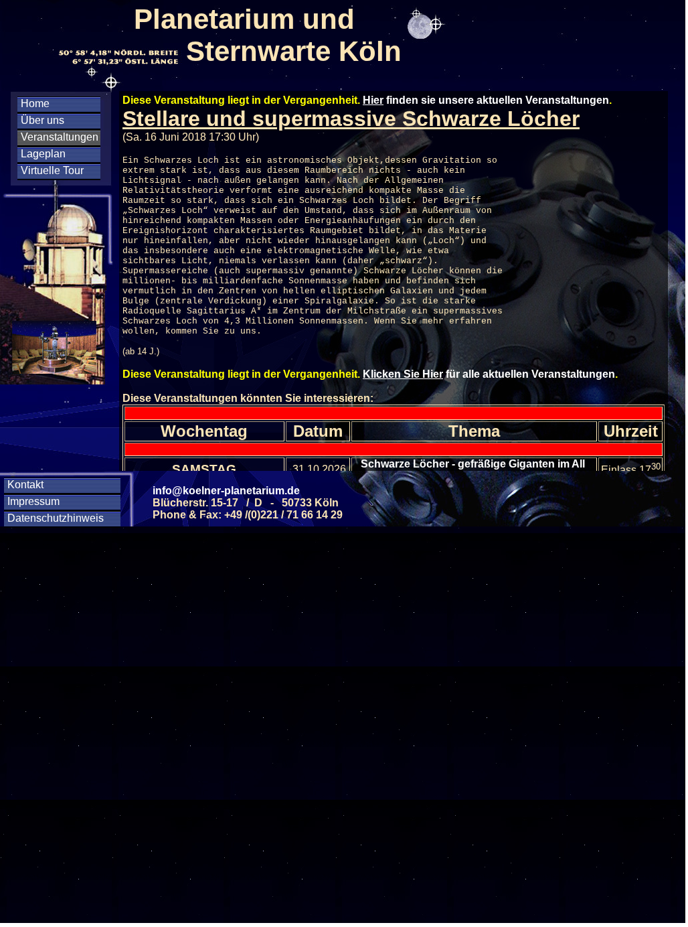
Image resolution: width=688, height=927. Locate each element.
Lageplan (43, 153)
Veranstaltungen (59, 137)
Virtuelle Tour (52, 170)
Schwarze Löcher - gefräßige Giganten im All (474, 464)
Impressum (33, 501)
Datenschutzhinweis (55, 518)
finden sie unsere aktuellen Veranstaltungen (486, 100)
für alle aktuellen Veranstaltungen (489, 374)
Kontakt (25, 484)
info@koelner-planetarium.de (226, 490)
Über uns (42, 120)
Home (35, 103)
